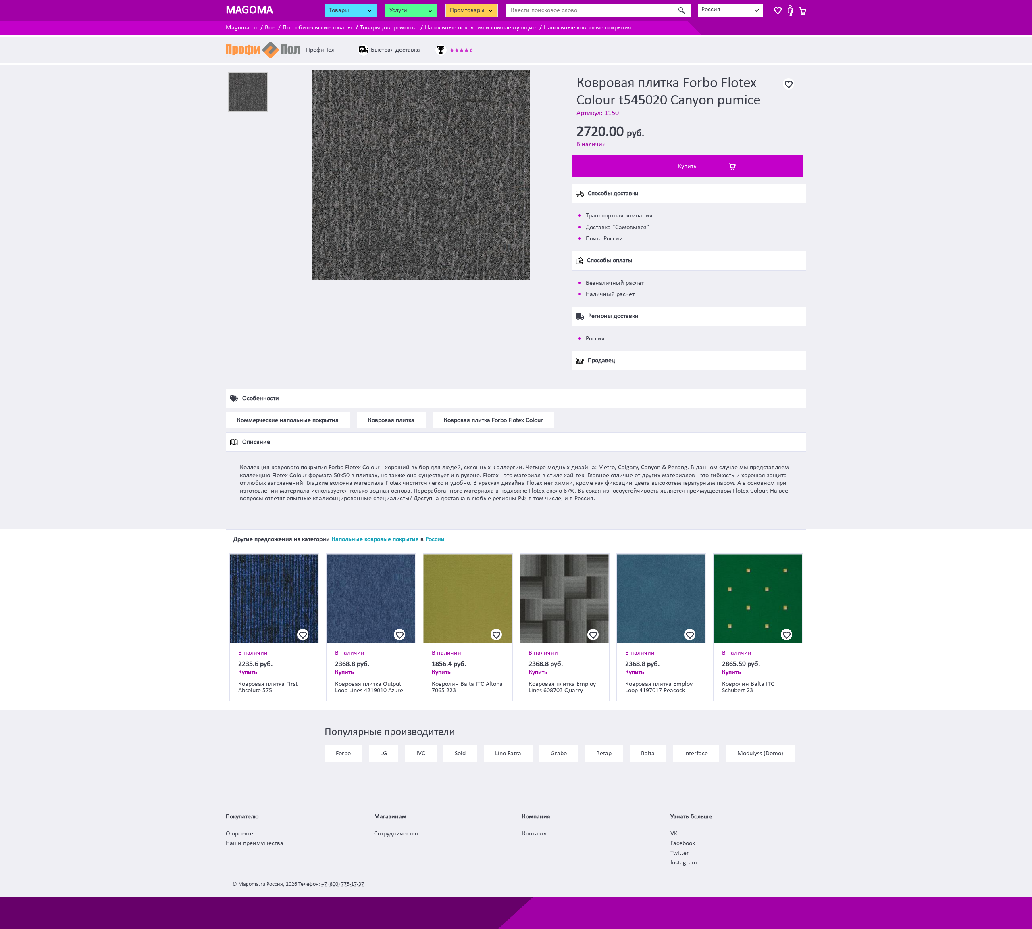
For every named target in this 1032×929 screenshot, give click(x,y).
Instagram (683, 863)
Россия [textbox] (710, 9)
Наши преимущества (254, 843)
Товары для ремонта (388, 28)
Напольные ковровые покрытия (587, 28)
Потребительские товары (317, 28)
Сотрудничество (396, 834)
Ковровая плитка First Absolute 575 (268, 687)
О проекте (239, 834)
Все (270, 28)
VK (673, 834)
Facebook (682, 843)
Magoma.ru (241, 28)
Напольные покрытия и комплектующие (480, 28)
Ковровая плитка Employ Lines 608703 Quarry (562, 687)
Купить (687, 166)
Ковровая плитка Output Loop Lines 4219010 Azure (369, 687)
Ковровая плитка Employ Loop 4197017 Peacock (659, 687)
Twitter (679, 853)
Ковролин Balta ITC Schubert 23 (748, 687)
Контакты (535, 834)
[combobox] (730, 10)
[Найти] (681, 10)
